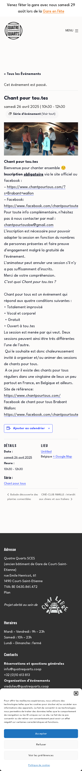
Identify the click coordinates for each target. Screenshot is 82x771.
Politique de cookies (39, 765)
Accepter (41, 733)
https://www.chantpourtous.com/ (32, 396)
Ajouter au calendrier (29, 428)
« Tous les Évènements (22, 74)
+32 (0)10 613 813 (17, 675)
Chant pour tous (15, 483)
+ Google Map (62, 456)
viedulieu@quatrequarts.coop (26, 686)
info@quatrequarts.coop (22, 669)
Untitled (46, 451)
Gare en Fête (53, 11)
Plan (7, 592)
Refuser (41, 744)
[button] (76, 693)
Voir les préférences (41, 755)
